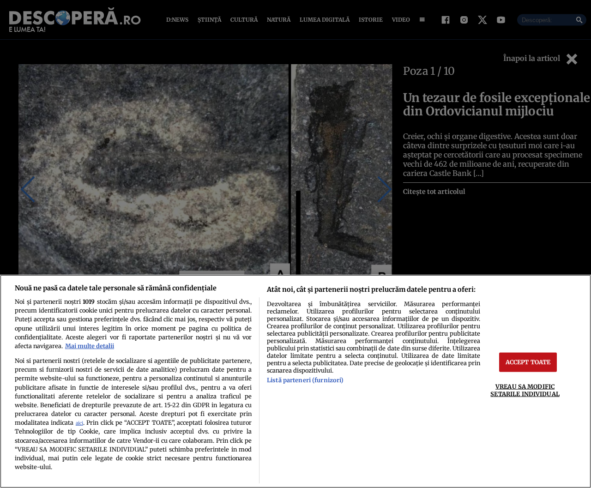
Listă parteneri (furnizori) (305, 380)
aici (79, 423)
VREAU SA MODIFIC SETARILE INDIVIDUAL (524, 390)
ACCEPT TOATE (528, 362)
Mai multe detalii (89, 345)
